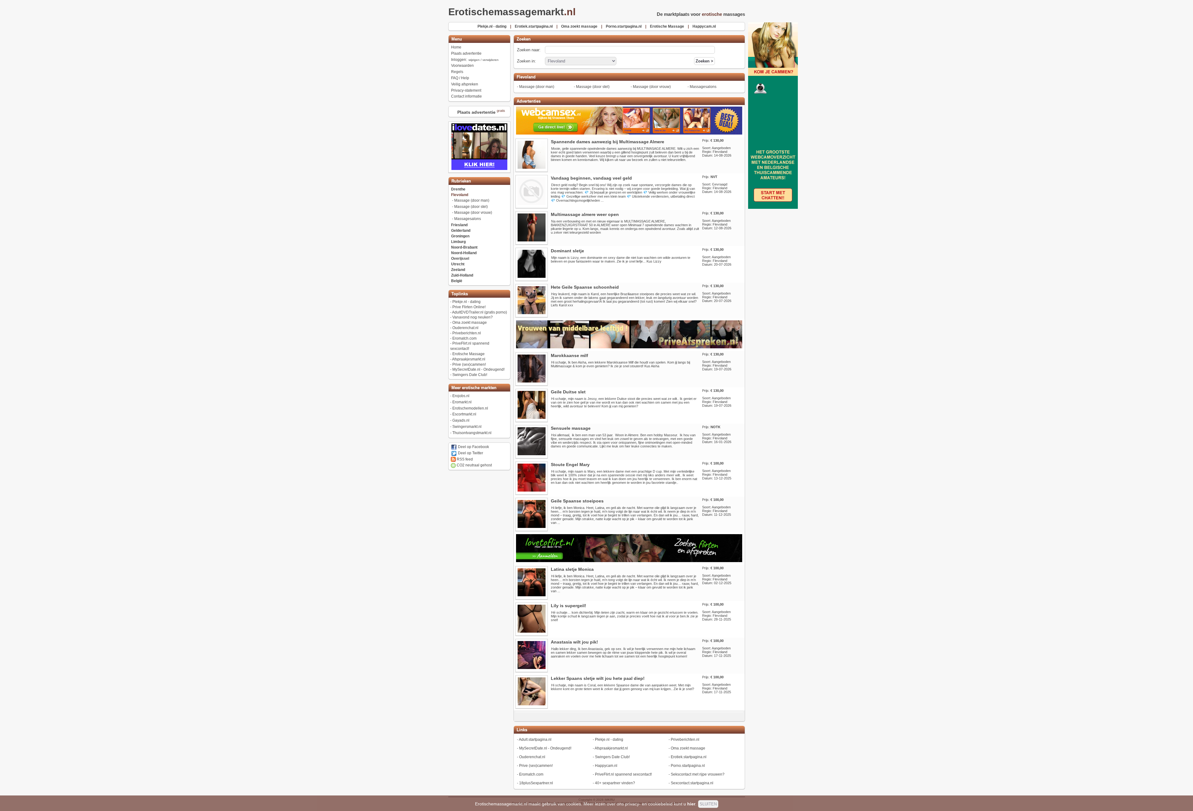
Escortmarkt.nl (464, 414)
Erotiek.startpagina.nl (688, 757)
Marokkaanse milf (569, 355)
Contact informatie (466, 96)
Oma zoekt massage (469, 322)
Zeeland (458, 270)
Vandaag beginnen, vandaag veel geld (591, 178)
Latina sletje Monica (572, 569)
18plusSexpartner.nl (536, 783)
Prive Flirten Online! (469, 307)
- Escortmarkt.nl (589, 803)
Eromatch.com (464, 338)
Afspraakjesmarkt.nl (468, 359)
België (456, 281)
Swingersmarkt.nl (467, 426)
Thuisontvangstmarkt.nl (471, 433)
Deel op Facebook (473, 447)
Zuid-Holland (462, 275)
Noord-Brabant (464, 247)
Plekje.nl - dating (466, 302)
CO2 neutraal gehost (474, 465)
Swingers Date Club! (469, 375)
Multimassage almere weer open (585, 214)
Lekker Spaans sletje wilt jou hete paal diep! (598, 678)
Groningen (460, 236)
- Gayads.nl (609, 803)
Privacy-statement (466, 90)
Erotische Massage (468, 354)
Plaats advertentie (466, 53)
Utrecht (457, 264)
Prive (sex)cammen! (469, 364)
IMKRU (610, 799)
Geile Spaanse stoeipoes (577, 500)
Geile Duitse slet (568, 391)
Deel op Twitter (470, 453)
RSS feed (464, 459)
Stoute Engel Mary (570, 464)
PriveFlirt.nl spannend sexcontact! (623, 774)
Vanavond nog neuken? (472, 317)
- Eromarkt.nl (535, 803)
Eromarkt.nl (462, 402)
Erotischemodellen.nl (470, 408)
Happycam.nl (606, 765)
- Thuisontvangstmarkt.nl (663, 803)
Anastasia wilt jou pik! (574, 641)
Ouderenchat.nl (465, 328)
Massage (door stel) (471, 206)
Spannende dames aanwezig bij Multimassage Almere (607, 141)
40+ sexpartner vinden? (615, 783)
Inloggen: (475, 59)
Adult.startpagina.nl (535, 739)
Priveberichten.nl (466, 333)
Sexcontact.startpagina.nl (692, 783)
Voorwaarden (462, 65)
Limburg (458, 242)
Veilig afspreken (464, 84)
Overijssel (460, 258)
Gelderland (460, 230)
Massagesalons (467, 219)
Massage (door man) (471, 200)
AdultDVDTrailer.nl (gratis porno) (479, 312)
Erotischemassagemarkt (512, 11)
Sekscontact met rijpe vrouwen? (697, 774)
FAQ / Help (460, 78)
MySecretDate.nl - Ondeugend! (478, 369)
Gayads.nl (460, 420)
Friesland (459, 225)
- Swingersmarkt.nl (631, 803)
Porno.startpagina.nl (688, 765)
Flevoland (459, 195)
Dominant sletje (567, 250)
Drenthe (458, 189)
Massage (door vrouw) (473, 212)
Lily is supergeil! (568, 605)
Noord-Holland (464, 253)
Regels (457, 72)
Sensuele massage (571, 428)
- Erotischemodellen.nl (561, 803)
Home (456, 47)
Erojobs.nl (460, 396)
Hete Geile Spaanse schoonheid (585, 287)
